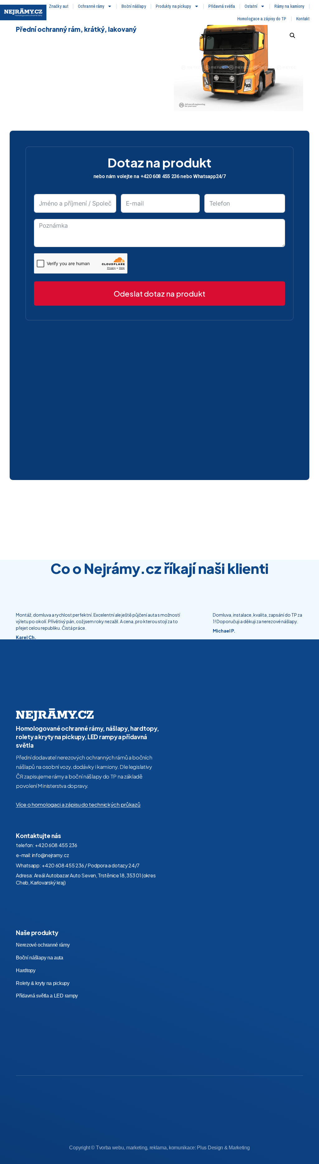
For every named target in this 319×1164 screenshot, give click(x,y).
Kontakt (303, 19)
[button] (292, 35)
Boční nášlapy (133, 6)
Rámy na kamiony (289, 6)
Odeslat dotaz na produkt (159, 293)
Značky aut (58, 6)
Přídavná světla (221, 6)
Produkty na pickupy (173, 6)
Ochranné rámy (91, 6)
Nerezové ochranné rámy (42, 945)
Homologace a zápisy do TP (262, 19)
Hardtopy (26, 970)
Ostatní (251, 6)
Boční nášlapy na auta (39, 957)
